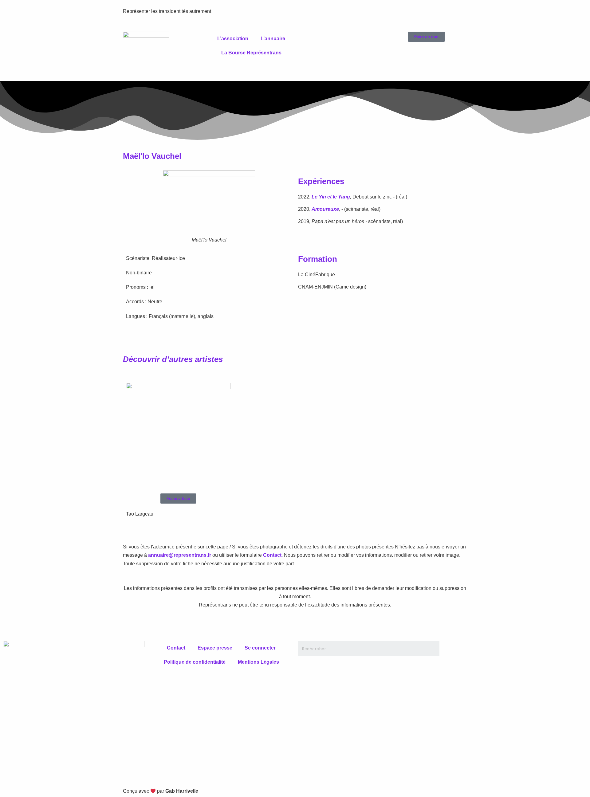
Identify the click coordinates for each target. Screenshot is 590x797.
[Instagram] (339, 39)
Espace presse (215, 647)
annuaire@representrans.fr (179, 555)
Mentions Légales (258, 662)
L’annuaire (273, 38)
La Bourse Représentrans (251, 52)
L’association (232, 38)
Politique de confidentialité (195, 662)
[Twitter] (322, 39)
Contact (272, 555)
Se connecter (260, 647)
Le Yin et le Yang (331, 196)
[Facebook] (305, 39)
